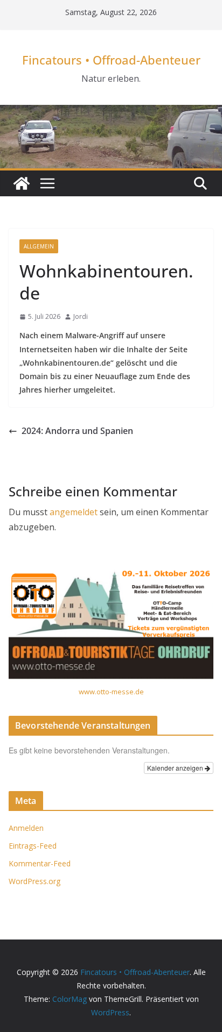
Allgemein (39, 246)
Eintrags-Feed (33, 846)
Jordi (80, 316)
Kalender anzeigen (176, 767)
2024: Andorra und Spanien (77, 431)
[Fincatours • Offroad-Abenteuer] (21, 183)
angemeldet (74, 512)
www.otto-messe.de (111, 691)
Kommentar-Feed (40, 863)
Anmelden (26, 828)
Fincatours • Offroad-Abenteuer (111, 60)
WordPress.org (34, 881)
